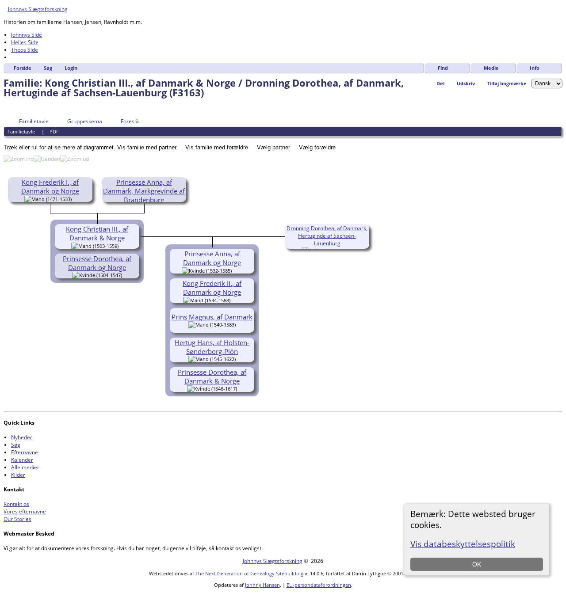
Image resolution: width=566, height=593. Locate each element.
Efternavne (24, 452)
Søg (48, 68)
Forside (22, 68)
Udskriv (466, 83)
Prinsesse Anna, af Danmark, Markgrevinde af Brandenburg (144, 191)
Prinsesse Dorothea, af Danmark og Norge (97, 263)
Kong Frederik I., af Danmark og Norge (50, 186)
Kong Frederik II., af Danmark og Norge (212, 287)
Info (534, 68)
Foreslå (130, 121)
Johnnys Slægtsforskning (38, 9)
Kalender (22, 460)
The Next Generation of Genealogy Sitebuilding (249, 573)
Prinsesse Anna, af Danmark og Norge (212, 258)
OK (476, 564)
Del (440, 83)
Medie (491, 68)
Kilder (18, 475)
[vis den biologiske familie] (74, 198)
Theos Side (24, 49)
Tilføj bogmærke (507, 83)
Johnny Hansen (262, 585)
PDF (54, 131)
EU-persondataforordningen (319, 585)
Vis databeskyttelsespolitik (462, 543)
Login (71, 68)
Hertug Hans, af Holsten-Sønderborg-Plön (212, 347)
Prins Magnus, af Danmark (212, 316)
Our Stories (17, 519)
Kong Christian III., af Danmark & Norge (97, 233)
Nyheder (21, 437)
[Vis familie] (237, 270)
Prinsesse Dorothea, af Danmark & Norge (212, 376)
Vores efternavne (25, 511)
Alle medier (25, 467)
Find (443, 68)
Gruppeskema (84, 121)
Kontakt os (16, 504)
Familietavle (34, 121)
